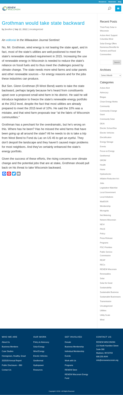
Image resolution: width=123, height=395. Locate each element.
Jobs (102, 183)
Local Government (108, 192)
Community (105, 106)
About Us (6, 342)
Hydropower (38, 365)
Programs (104, 243)
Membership (105, 206)
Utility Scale (105, 315)
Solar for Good (106, 283)
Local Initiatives (106, 197)
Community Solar (107, 119)
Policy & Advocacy (41, 342)
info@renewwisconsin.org (107, 360)
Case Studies (7, 351)
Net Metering (105, 215)
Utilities (103, 311)
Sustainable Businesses (110, 297)
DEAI (102, 124)
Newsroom (112, 2)
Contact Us (6, 370)
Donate (68, 342)
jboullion (9, 29)
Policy (102, 234)
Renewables (105, 274)
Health (103, 165)
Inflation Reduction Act (109, 179)
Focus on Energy (107, 151)
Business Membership (74, 347)
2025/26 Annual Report (12, 361)
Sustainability (105, 288)
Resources (102, 2)
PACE (102, 229)
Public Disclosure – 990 (12, 365)
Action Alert (105, 88)
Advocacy (104, 93)
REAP (102, 260)
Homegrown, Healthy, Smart (14, 356)
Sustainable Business (109, 292)
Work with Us (70, 361)
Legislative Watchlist (108, 188)
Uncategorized (36, 29)
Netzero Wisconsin (108, 220)
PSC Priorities (106, 247)
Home (102, 169)
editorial (11, 40)
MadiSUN (104, 202)
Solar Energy (38, 347)
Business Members (10, 347)
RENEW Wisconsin (108, 269)
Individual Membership (74, 351)
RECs (102, 265)
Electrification (105, 137)
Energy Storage (106, 142)
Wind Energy (38, 351)
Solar (102, 278)
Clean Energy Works (109, 102)
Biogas (103, 97)
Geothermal (105, 156)
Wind (102, 320)
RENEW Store (71, 370)
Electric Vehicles (107, 133)
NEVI (102, 224)
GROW (103, 160)
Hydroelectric (105, 174)
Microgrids (104, 211)
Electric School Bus (108, 128)
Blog (119, 2)
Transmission (105, 301)
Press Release (106, 238)
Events (103, 147)
